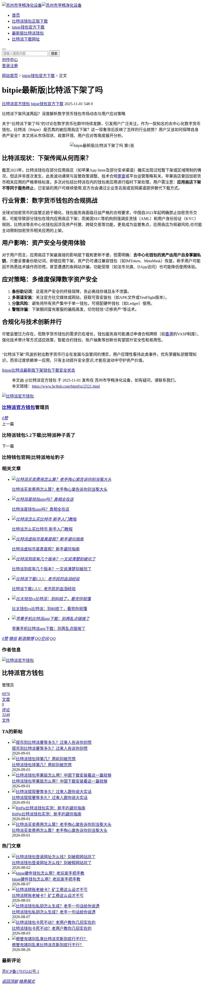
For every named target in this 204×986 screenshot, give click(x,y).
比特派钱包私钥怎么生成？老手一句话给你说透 (54, 912)
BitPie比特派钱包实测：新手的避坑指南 (46, 814)
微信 (13, 638)
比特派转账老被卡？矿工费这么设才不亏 (48, 896)
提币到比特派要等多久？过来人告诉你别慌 (50, 748)
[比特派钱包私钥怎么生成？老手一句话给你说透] (107, 906)
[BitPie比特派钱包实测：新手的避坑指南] (107, 808)
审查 (121, 176)
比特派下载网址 (26, 39)
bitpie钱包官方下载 (28, 27)
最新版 (29, 370)
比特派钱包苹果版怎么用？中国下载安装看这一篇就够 (59, 781)
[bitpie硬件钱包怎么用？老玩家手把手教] (107, 873)
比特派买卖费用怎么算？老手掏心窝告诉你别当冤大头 (59, 830)
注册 (14, 66)
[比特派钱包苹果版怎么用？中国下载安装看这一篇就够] (107, 775)
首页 (16, 15)
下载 (55, 370)
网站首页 (10, 76)
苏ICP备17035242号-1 (20, 971)
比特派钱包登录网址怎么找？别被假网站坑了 (52, 863)
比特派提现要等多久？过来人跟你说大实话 (50, 798)
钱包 (47, 370)
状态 (71, 370)
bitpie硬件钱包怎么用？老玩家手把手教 (46, 879)
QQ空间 (42, 638)
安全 (63, 370)
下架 (39, 370)
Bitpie (6, 370)
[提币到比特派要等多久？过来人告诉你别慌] (107, 742)
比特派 (17, 370)
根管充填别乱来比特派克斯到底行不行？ (48, 945)
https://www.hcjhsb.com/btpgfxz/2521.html (66, 386)
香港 (169, 334)
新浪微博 (26, 638)
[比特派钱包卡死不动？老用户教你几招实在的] (107, 922)
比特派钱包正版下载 (30, 21)
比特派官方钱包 (16, 104)
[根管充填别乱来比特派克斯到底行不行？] (107, 938)
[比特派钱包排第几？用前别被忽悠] (107, 759)
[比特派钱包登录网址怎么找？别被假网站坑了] (107, 856)
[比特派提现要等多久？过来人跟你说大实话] (107, 791)
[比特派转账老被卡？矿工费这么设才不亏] (107, 889)
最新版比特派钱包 (28, 33)
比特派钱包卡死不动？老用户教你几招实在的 (52, 928)
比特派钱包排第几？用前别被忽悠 (42, 765)
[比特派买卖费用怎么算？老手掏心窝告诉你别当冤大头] (107, 824)
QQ (53, 638)
